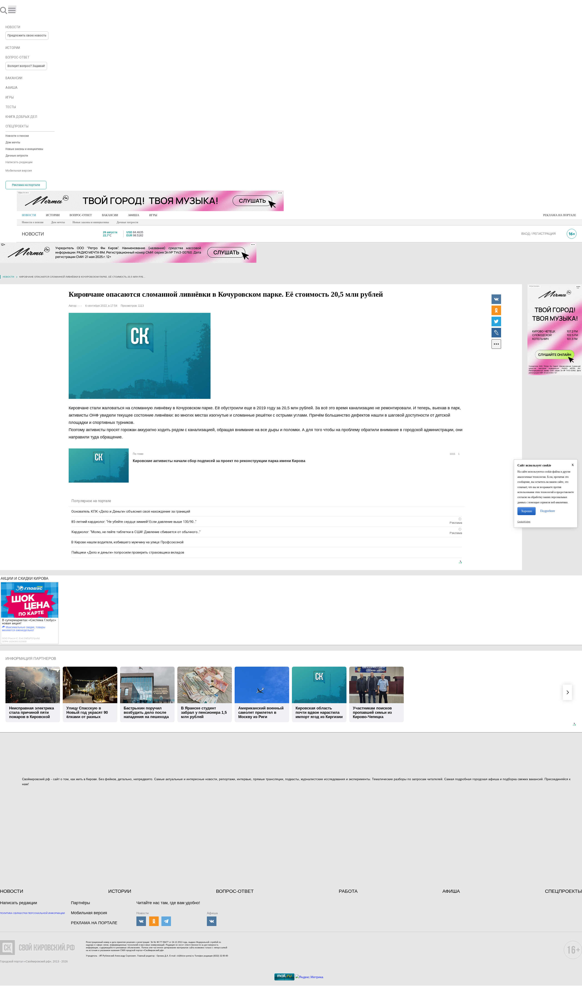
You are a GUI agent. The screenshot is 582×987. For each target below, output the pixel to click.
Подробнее (547, 511)
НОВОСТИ (29, 215)
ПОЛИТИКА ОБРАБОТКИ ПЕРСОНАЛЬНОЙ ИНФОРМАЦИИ (32, 913)
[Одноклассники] (496, 310)
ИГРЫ (153, 215)
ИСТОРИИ (53, 215)
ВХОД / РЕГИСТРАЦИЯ (538, 233)
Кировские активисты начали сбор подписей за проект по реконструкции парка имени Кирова (219, 461)
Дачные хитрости (127, 222)
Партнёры (80, 903)
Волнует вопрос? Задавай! (26, 66)
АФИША (133, 215)
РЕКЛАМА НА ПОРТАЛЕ (559, 215)
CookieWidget (523, 522)
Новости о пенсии (32, 222)
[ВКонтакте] (496, 299)
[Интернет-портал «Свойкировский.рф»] (16, 10)
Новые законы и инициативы (91, 222)
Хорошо (526, 511)
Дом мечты (58, 222)
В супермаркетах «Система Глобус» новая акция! (29, 621)
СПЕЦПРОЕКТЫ (563, 891)
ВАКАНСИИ (110, 215)
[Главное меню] (12, 8)
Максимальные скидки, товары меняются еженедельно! (23, 629)
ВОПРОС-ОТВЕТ (81, 215)
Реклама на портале (26, 185)
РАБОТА (348, 891)
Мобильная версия (89, 913)
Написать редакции (18, 903)
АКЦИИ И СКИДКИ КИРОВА (24, 578)
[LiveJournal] (496, 332)
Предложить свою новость (27, 35)
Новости (8, 277)
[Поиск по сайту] (4, 10)
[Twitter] (496, 321)
